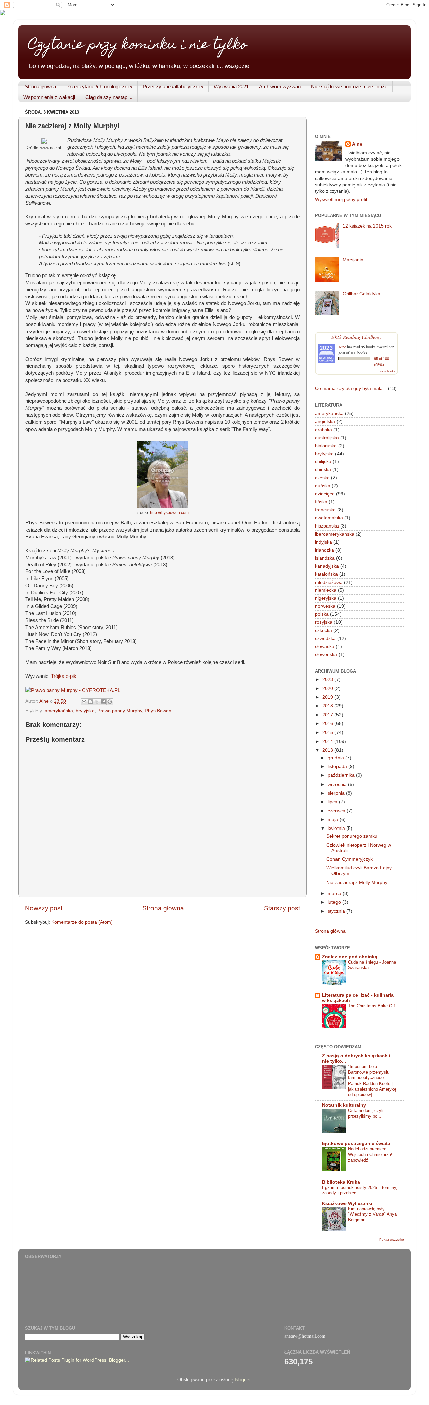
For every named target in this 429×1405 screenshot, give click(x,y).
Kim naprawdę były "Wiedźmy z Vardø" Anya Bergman (372, 1214)
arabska (323, 429)
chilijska (323, 461)
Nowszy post (43, 908)
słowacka (324, 646)
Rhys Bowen (158, 710)
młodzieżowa (329, 582)
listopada (338, 766)
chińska (323, 469)
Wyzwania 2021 (231, 86)
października (342, 775)
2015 (328, 732)
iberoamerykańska (334, 534)
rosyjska (323, 622)
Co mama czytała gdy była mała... (351, 388)
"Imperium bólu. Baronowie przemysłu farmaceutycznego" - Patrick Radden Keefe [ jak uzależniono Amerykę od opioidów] (372, 1080)
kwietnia (337, 828)
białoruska (326, 445)
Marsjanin (353, 259)
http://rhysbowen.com (169, 512)
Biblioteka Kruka (341, 1182)
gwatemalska (329, 517)
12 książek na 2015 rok (367, 226)
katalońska (326, 574)
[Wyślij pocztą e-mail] (84, 701)
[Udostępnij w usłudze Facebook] (103, 701)
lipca (333, 801)
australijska (327, 437)
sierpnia (337, 793)
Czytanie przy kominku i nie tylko (137, 45)
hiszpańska (327, 526)
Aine (357, 144)
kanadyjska (327, 566)
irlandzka (324, 550)
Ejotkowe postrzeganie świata (356, 1143)
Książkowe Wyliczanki (347, 1203)
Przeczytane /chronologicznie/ (99, 86)
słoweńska (326, 654)
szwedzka (325, 638)
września (338, 784)
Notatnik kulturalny (344, 1105)
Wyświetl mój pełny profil (341, 199)
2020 (328, 688)
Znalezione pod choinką (349, 956)
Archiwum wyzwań (280, 86)
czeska (322, 477)
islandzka (325, 558)
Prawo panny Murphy (119, 710)
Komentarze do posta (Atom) (82, 922)
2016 (328, 723)
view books (387, 371)
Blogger (243, 1379)
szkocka (323, 630)
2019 (328, 697)
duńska (322, 485)
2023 (328, 679)
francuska (325, 509)
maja (334, 819)
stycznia (337, 911)
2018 (328, 705)
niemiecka (325, 590)
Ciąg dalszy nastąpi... (108, 97)
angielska (325, 421)
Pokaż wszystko (391, 1239)
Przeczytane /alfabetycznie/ (173, 86)
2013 (328, 750)
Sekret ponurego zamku (351, 836)
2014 (328, 741)
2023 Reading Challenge (357, 336)
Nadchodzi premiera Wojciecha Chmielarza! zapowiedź (370, 1154)
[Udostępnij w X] (97, 701)
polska (322, 614)
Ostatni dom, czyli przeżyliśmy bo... (365, 1113)
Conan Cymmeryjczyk (349, 859)
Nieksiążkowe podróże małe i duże (349, 86)
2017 (328, 714)
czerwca (337, 810)
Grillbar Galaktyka (361, 293)
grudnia (336, 757)
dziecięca (325, 493)
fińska (321, 501)
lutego (335, 902)
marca (335, 893)
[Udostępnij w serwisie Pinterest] (109, 701)
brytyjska (85, 710)
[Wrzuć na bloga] (90, 701)
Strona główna (40, 86)
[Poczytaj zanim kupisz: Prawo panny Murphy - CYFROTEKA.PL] (72, 690)
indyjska (323, 542)
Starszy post (282, 908)
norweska (325, 606)
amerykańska (59, 710)
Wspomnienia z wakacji (49, 97)
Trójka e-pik (63, 676)
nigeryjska (325, 598)
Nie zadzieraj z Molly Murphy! (357, 882)
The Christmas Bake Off (371, 1005)
